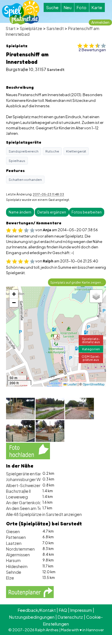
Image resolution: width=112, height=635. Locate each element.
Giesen (13, 531)
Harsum (13, 560)
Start (11, 28)
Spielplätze (31, 28)
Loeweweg (17, 496)
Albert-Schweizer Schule (30, 485)
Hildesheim (17, 566)
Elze (10, 577)
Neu (68, 7)
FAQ (63, 610)
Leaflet (72, 384)
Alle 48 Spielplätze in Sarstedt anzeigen (44, 514)
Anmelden (100, 22)
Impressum (81, 610)
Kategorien (91, 349)
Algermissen (18, 554)
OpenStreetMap (94, 384)
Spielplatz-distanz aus (91, 340)
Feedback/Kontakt (37, 610)
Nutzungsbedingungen (32, 617)
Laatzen (14, 543)
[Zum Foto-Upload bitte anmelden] (28, 450)
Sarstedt (55, 28)
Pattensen (16, 537)
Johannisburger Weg (26, 479)
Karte (97, 7)
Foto (81, 7)
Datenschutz (70, 617)
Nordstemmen (20, 548)
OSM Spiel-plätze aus (91, 357)
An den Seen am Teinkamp (31, 508)
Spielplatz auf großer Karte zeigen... (77, 282)
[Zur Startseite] (20, 12)
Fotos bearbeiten (87, 212)
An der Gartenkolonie (26, 502)
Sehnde (13, 572)
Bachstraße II (18, 491)
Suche (52, 7)
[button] (56, 337)
